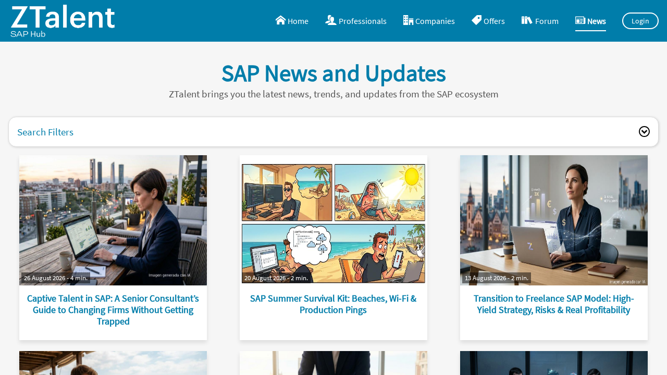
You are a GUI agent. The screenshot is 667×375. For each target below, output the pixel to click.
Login (641, 21)
